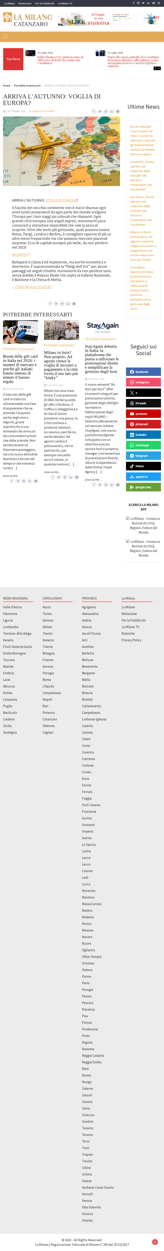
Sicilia (7, 726)
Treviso (87, 1161)
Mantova (88, 897)
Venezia (48, 640)
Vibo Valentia (91, 1207)
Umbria (8, 673)
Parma (86, 976)
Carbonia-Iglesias (94, 719)
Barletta (88, 653)
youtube (141, 413)
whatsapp (142, 445)
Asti (84, 640)
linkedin (141, 434)
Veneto (8, 640)
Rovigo (87, 1082)
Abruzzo (9, 686)
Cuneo (86, 772)
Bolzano (88, 686)
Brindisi (87, 699)
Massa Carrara (91, 904)
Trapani (87, 1154)
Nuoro (86, 943)
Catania (87, 732)
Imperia (87, 831)
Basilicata (10, 712)
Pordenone (90, 1029)
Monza (86, 923)
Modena (88, 917)
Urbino (87, 1174)
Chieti (86, 739)
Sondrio (87, 1121)
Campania (10, 699)
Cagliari (48, 732)
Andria (86, 620)
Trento (47, 633)
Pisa (85, 1016)
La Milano (9, 3)
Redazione (25, 3)
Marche (8, 666)
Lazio (6, 679)
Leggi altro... (11, 476)
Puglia (7, 706)
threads (141, 403)
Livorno (87, 871)
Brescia (87, 693)
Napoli (47, 699)
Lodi (85, 877)
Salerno (87, 1088)
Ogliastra (88, 950)
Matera (87, 910)
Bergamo (88, 673)
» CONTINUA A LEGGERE (31, 287)
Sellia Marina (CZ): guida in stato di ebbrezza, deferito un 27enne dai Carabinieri (60, 60)
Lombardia (10, 627)
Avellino (88, 646)
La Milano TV (65, 3)
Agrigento (89, 607)
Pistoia (87, 1022)
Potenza (49, 712)
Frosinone (89, 811)
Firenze (48, 660)
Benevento (90, 666)
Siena (86, 1108)
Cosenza (88, 752)
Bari (45, 706)
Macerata (88, 890)
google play (143, 487)
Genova (48, 620)
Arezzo (87, 627)
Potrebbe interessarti (42, 111)
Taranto (87, 1128)
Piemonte (10, 614)
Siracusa (88, 1115)
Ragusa (87, 1042)
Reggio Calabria (93, 1055)
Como (86, 745)
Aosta (47, 607)
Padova (87, 970)
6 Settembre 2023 (15, 111)
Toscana (9, 660)
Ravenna (88, 1049)
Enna (85, 778)
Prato (86, 1036)
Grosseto (88, 825)
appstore (142, 476)
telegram (142, 455)
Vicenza (87, 1214)
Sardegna (10, 732)
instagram (142, 382)
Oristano (88, 963)
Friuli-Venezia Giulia (17, 646)
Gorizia (87, 818)
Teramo (87, 1134)
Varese (87, 1181)
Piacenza (88, 1009)
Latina (86, 851)
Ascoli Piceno (91, 633)
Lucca (86, 884)
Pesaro (87, 996)
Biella (86, 679)
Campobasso (52, 693)
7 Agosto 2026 (55, 385)
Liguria (8, 620)
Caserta (87, 726)
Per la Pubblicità (44, 3)
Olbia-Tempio (92, 956)
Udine (86, 1167)
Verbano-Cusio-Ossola (98, 1187)
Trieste (48, 646)
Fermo (86, 785)
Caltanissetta (91, 706)
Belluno (87, 660)
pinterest (142, 424)
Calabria (9, 719)
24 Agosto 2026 (14, 388)
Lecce (86, 858)
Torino (47, 614)
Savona (87, 1102)
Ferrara (87, 792)
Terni (85, 1141)
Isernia (87, 838)
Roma (47, 679)
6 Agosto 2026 (96, 378)
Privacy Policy (131, 640)
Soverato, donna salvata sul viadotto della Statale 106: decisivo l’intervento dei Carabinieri (142, 175)
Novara (87, 937)
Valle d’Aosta (12, 607)
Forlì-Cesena (91, 805)
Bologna (48, 653)
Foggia (87, 798)
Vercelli (87, 1194)
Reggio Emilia (91, 1062)
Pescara (87, 1003)
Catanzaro (50, 719)
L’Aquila (48, 686)
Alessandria (90, 614)
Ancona (48, 666)
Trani (85, 1148)
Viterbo (87, 1220)
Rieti (85, 1069)
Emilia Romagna (14, 653)
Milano (47, 627)
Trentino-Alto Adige (17, 633)
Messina (87, 930)
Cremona (88, 759)
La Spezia (89, 844)
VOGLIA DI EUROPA (61, 200)
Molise (7, 693)
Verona (87, 1200)
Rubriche (128, 633)
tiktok (140, 466)
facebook (142, 372)
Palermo (49, 726)
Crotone (88, 765)
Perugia (48, 673)
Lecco (86, 864)
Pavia (85, 983)
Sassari (87, 1095)
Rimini (86, 1075)
